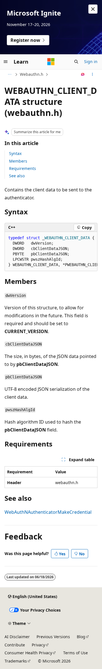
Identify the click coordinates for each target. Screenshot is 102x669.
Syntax (15, 153)
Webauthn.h (31, 74)
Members (18, 161)
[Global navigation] (5, 62)
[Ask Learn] (83, 74)
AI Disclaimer (17, 636)
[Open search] (76, 62)
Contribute (15, 645)
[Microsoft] (51, 61)
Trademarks (16, 661)
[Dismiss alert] (92, 9)
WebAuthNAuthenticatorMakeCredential (48, 512)
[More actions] (92, 74)
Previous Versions (53, 636)
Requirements (22, 168)
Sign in (90, 61)
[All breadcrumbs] (9, 74)
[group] (51, 251)
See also (17, 175)
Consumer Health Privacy (28, 652)
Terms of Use (75, 652)
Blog (81, 636)
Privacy (38, 645)
